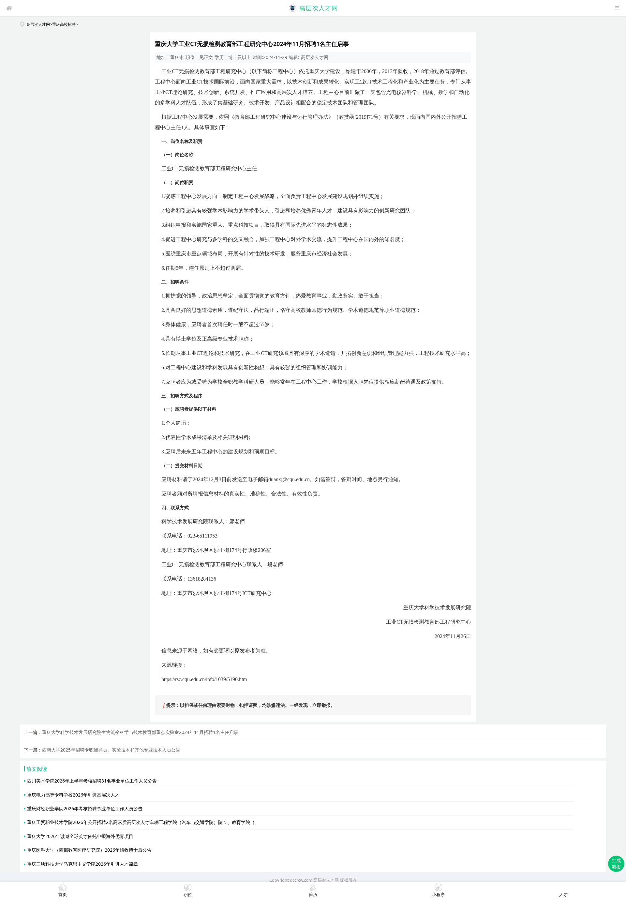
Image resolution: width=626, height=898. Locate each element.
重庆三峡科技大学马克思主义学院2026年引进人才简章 (82, 864)
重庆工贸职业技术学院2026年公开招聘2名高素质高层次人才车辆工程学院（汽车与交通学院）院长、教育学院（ (141, 822)
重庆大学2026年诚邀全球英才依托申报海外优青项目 (80, 836)
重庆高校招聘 (64, 24)
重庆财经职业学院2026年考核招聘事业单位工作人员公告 (84, 808)
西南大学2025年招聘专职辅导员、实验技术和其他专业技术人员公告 (111, 750)
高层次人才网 (38, 24)
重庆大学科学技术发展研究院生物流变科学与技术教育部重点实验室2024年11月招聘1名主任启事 (140, 732)
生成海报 (616, 863)
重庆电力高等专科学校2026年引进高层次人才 (73, 795)
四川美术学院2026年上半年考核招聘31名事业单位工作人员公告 (92, 781)
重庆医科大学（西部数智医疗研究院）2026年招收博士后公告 (89, 850)
